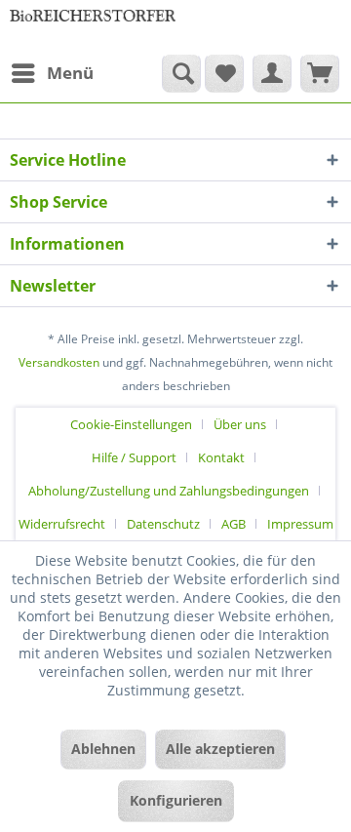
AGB (233, 524)
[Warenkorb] (319, 73)
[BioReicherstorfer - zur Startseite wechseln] (93, 27)
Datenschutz (163, 524)
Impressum (300, 524)
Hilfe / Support (134, 457)
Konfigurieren (176, 800)
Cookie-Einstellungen (131, 424)
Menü (70, 72)
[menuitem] (51, 73)
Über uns (240, 424)
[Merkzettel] (224, 73)
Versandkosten (59, 362)
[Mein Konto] (272, 73)
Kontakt (221, 457)
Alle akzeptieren (220, 748)
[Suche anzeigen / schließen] (181, 73)
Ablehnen (103, 748)
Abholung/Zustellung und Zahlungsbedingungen (168, 490)
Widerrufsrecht (62, 524)
